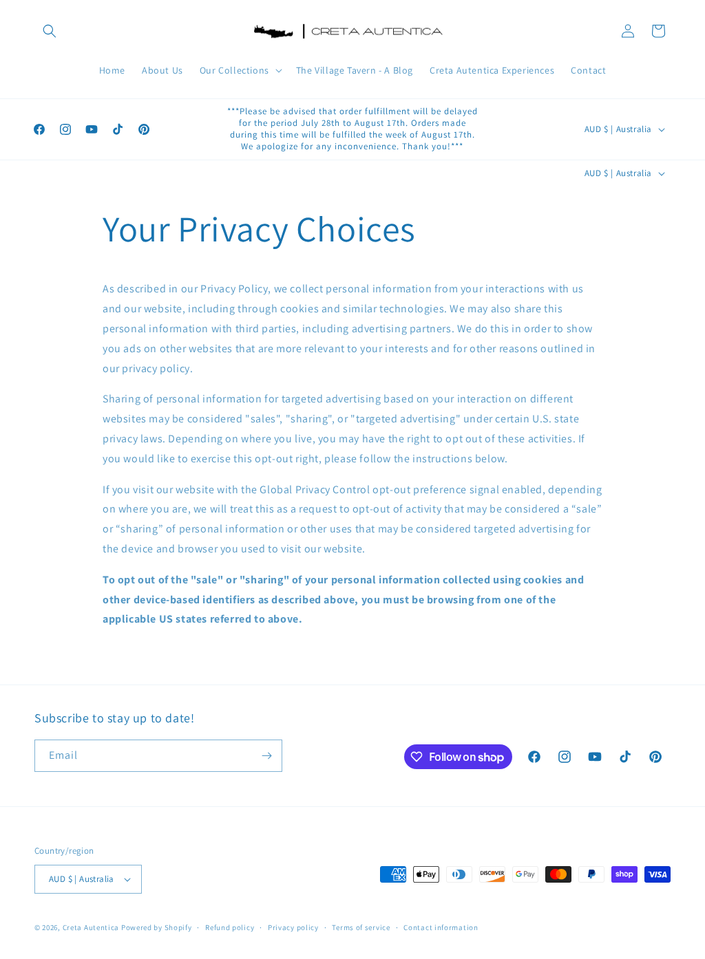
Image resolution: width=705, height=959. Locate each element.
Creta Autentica (91, 927)
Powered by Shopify (156, 927)
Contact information (440, 927)
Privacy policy (293, 927)
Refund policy (229, 927)
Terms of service (361, 927)
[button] (49, 31)
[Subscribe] (266, 756)
